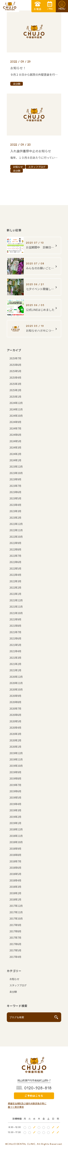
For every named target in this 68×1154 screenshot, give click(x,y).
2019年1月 (15, 823)
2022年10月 (16, 536)
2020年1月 (15, 746)
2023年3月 (15, 511)
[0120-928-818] (37, 6)
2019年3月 (15, 810)
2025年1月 (15, 396)
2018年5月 (15, 874)
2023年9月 (15, 479)
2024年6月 (15, 434)
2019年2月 (15, 816)
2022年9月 (15, 543)
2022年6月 (15, 562)
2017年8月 (15, 931)
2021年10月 (16, 613)
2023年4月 (15, 505)
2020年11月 (16, 683)
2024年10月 (16, 415)
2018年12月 (16, 829)
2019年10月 (16, 765)
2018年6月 (15, 867)
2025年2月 (15, 390)
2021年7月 (15, 632)
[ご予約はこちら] (50, 6)
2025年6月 (15, 364)
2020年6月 (15, 715)
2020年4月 (15, 727)
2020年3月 (15, 734)
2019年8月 (15, 778)
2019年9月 (15, 772)
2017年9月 (15, 925)
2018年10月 (16, 842)
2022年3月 (15, 581)
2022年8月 (15, 549)
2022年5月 (15, 568)
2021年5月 (15, 645)
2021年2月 (15, 664)
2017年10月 (16, 918)
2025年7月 (15, 358)
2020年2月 (15, 740)
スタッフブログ (18, 985)
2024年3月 (15, 447)
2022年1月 (15, 594)
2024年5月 (15, 441)
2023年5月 (15, 498)
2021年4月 (15, 651)
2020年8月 (15, 702)
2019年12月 (16, 753)
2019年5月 (15, 797)
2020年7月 (15, 708)
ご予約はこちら (34, 1095)
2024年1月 (15, 460)
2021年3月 (15, 657)
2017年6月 (15, 944)
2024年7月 (15, 428)
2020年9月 (15, 695)
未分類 (13, 991)
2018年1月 (15, 899)
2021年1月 (15, 670)
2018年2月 (15, 893)
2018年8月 (15, 855)
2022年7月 (15, 555)
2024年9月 (15, 422)
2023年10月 (16, 473)
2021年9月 (15, 619)
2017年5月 (15, 950)
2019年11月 (16, 759)
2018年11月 (16, 836)
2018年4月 (15, 880)
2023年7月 (15, 485)
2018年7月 (15, 861)
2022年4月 (15, 574)
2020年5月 (15, 721)
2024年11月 (16, 409)
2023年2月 (15, 517)
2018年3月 (15, 886)
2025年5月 (15, 371)
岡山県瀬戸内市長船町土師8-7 (34, 1080)
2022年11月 (16, 530)
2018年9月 (15, 848)
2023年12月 (16, 466)
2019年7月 (15, 785)
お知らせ (14, 979)
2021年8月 (15, 625)
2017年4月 (15, 957)
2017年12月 (16, 905)
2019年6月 (15, 791)
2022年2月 (15, 587)
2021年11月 (16, 606)
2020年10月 (16, 689)
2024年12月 (16, 403)
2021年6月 (15, 638)
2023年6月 (15, 492)
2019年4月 (15, 804)
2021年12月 (16, 600)
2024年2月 (15, 454)
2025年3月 (15, 384)
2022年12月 (16, 524)
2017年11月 (16, 912)
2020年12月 (16, 676)
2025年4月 (15, 377)
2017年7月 (15, 937)
